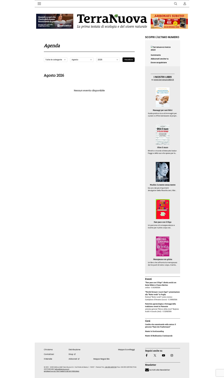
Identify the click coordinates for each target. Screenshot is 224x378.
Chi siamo (48, 349)
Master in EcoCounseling (154, 331)
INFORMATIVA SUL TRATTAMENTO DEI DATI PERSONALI (61, 371)
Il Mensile (48, 359)
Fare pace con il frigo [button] (162, 222)
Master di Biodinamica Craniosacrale (158, 336)
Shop (71, 354)
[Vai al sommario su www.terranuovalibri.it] (163, 48)
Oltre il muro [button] (162, 147)
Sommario (156, 55)
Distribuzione (74, 349)
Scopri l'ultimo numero (162, 37)
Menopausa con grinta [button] (162, 259)
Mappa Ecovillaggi (126, 349)
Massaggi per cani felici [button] (162, 110)
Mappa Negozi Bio (101, 359)
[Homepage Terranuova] (112, 21)
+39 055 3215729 (110, 367)
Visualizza (128, 59)
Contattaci (49, 354)
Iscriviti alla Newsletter (159, 370)
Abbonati (73, 359)
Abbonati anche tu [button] (159, 58)
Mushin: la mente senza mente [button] (162, 185)
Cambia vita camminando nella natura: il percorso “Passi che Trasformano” (160, 325)
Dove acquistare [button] (159, 62)
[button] (39, 3)
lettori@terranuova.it (62, 369)
